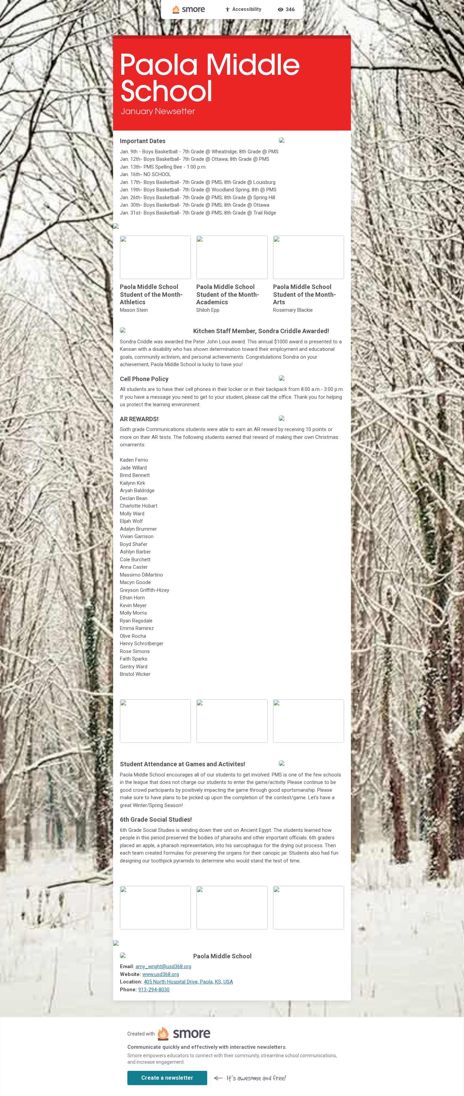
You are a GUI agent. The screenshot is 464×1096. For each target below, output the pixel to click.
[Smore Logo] (189, 9)
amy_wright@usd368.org (163, 966)
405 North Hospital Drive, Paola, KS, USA (188, 982)
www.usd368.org (160, 974)
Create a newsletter (167, 1078)
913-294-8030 (153, 990)
